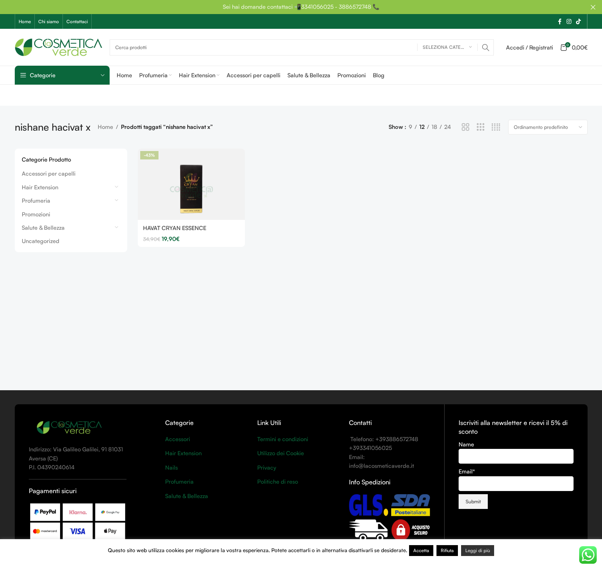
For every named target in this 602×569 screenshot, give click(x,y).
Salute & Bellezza (43, 227)
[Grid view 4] (496, 127)
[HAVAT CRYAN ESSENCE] (191, 184)
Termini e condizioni (282, 439)
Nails (171, 467)
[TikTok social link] (578, 21)
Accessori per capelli (49, 173)
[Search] (486, 47)
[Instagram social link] (569, 21)
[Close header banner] (593, 7)
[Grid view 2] (465, 127)
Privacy (266, 467)
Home (105, 126)
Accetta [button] (421, 550)
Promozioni (36, 214)
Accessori (177, 439)
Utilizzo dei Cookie (280, 453)
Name (466, 444)
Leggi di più (477, 550)
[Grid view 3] (480, 127)
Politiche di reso (277, 481)
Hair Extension (40, 187)
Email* (467, 471)
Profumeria (36, 200)
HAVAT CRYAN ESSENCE (174, 227)
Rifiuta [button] (447, 550)
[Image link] (69, 427)
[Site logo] (59, 46)
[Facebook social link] (560, 21)
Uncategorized (40, 240)
